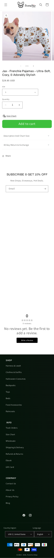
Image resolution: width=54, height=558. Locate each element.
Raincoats (10, 411)
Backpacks (10, 385)
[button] (6, 5)
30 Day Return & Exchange (16, 145)
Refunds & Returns (14, 454)
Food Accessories (14, 405)
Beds (8, 398)
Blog (8, 503)
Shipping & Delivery (15, 447)
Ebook (9, 460)
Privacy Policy (12, 496)
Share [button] (8, 155)
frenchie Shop (32, 555)
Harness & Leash (13, 365)
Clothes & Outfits (14, 372)
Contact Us (11, 483)
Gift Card (10, 467)
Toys (8, 392)
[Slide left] (21, 66)
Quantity (5, 99)
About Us (10, 490)
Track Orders (11, 427)
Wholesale (10, 441)
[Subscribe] (45, 188)
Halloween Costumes (16, 379)
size (3, 86)
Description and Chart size (17, 135)
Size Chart (10, 434)
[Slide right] (33, 66)
